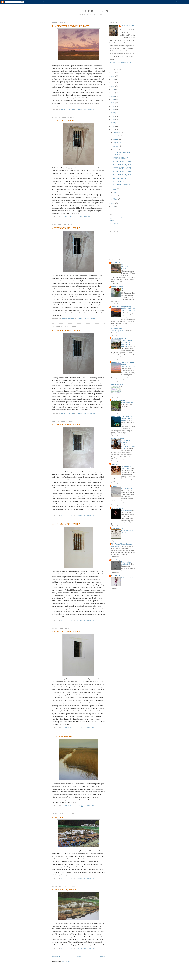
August (116, 146)
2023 (113, 83)
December (117, 132)
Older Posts (101, 956)
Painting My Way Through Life (122, 362)
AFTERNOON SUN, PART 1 (66, 631)
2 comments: (89, 216)
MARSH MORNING (62, 736)
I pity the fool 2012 (127, 578)
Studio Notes (115, 464)
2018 (113, 99)
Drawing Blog (116, 486)
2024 (113, 79)
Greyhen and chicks (127, 402)
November (117, 136)
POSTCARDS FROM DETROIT (123, 416)
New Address (115, 546)
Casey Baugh (116, 560)
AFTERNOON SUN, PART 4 (66, 330)
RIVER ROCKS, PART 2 (64, 889)
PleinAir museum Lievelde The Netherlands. (126, 267)
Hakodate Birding (117, 328)
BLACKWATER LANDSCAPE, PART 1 (71, 26)
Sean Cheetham (117, 575)
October (116, 139)
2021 (113, 89)
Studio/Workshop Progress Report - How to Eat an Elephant (126, 343)
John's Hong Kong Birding (121, 306)
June (115, 189)
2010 (113, 126)
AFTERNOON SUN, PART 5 (66, 228)
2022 (113, 86)
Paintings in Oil (117, 286)
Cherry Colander (126, 289)
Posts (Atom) (66, 961)
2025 (113, 76)
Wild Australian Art (118, 338)
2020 (113, 93)
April (115, 195)
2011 (113, 123)
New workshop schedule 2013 (126, 563)
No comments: (90, 319)
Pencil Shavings (117, 384)
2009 (113, 129)
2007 (113, 206)
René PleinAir (116, 262)
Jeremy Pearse (128, 25)
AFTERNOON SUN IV (63, 120)
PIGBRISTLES (95, 11)
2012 (113, 119)
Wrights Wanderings (118, 400)
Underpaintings (117, 528)
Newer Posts (56, 956)
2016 (113, 106)
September (117, 142)
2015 (113, 109)
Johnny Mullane (114, 224)
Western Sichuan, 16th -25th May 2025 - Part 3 (128, 311)
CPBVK (111, 221)
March (115, 199)
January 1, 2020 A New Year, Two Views (128, 365)
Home (79, 956)
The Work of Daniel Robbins (121, 544)
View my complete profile (120, 62)
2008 (113, 203)
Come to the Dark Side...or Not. (126, 467)
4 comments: (89, 109)
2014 (113, 113)
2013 (113, 116)
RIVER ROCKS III (61, 817)
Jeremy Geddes (117, 508)
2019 (113, 96)
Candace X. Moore (118, 438)
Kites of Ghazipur (127, 488)
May (115, 192)
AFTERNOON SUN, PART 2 (66, 523)
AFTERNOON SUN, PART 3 (66, 424)
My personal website (116, 218)
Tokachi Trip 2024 (117, 331)
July (115, 149)
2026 (113, 73)
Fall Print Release (126, 510)
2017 (113, 103)
